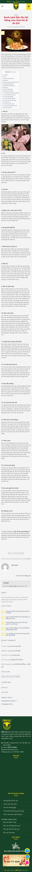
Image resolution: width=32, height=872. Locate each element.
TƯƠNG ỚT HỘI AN (17, 660)
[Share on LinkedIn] (23, 553)
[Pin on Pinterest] (20, 553)
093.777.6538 (12, 747)
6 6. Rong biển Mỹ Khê (7, 84)
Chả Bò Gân (16, 655)
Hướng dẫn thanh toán (10, 800)
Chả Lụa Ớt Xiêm (15, 651)
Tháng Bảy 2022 (6, 704)
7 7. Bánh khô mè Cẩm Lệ (8, 85)
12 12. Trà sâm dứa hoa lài (8, 95)
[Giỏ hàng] (28, 6)
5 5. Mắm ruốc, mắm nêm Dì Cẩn (10, 82)
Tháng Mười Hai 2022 (8, 701)
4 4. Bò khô (5, 80)
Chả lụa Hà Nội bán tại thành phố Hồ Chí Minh (17, 612)
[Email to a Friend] (17, 553)
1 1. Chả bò (5, 75)
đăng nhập (12, 586)
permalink (27, 559)
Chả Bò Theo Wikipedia (23, 576)
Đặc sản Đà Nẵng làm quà (11, 826)
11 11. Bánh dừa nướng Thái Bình (10, 93)
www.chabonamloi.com (10, 749)
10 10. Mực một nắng (7, 91)
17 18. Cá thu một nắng (8, 104)
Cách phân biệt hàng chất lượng (13, 811)
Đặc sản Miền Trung (9, 822)
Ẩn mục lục (13, 72)
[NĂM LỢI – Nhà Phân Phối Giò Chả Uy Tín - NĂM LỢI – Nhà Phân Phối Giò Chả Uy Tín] (16, 6)
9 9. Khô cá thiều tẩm (7, 89)
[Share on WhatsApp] (9, 553)
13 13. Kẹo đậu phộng (7, 96)
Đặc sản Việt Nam (9, 833)
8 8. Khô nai (5, 87)
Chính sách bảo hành (10, 804)
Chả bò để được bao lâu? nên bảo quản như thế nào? (16, 623)
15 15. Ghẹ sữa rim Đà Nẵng (9, 100)
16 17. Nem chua (6, 102)
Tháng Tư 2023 (6, 697)
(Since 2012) (21, 870)
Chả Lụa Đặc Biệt (15, 646)
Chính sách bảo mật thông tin (12, 814)
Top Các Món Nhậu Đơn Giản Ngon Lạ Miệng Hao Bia (18, 617)
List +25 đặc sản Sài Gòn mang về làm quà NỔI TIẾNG (18, 634)
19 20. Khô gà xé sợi (7, 107)
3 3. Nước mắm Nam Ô (8, 78)
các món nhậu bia (15, 676)
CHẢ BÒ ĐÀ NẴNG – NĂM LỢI (15, 665)
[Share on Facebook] (12, 553)
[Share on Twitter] (14, 553)
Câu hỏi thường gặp (9, 807)
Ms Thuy (22, 27)
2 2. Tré (4, 76)
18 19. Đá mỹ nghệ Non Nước (9, 105)
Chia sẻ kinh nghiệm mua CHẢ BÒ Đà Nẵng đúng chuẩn (17, 628)
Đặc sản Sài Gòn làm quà (11, 829)
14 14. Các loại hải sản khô (8, 98)
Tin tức (16, 15)
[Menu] (2, 6)
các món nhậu (5, 676)
